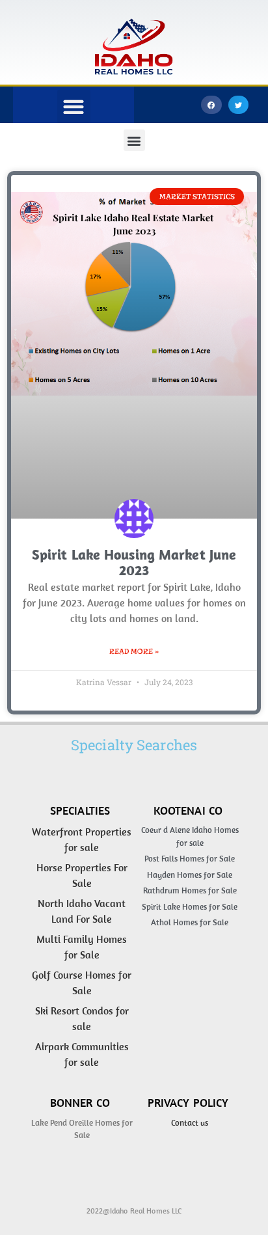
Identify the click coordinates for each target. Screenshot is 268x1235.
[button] (211, 105)
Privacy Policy (188, 1102)
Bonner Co (80, 1102)
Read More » (134, 651)
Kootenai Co (188, 810)
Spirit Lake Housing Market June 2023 (134, 562)
